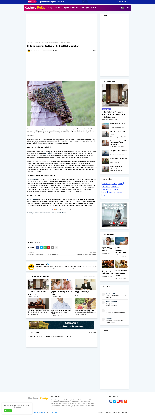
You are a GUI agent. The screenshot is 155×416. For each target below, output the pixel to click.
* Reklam (124, 412)
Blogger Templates (39, 412)
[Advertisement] (62, 28)
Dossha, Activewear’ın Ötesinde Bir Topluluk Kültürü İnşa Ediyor (38, 311)
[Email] (52, 247)
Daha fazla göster (90, 276)
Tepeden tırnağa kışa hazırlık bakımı (51, 2)
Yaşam (74, 8)
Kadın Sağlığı (106, 183)
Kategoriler (65, 8)
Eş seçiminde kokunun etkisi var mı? (107, 249)
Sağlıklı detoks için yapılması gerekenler (116, 167)
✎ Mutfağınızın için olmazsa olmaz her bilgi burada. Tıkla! (46, 213)
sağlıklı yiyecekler (107, 195)
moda (104, 192)
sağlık (110, 192)
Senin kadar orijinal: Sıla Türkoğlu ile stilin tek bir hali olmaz (118, 133)
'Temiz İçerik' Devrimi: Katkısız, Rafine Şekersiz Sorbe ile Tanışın (85, 311)
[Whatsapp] (45, 247)
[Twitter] (41, 247)
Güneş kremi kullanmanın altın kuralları (118, 124)
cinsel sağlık (115, 186)
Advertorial (37, 42)
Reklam (93, 8)
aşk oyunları (106, 186)
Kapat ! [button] (7, 411)
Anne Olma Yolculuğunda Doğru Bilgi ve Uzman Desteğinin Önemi (61, 312)
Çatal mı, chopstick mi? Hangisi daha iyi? (107, 271)
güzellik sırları (117, 189)
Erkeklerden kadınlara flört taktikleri (118, 159)
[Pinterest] (48, 247)
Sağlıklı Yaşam (84, 8)
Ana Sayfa (50, 8)
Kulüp (57, 8)
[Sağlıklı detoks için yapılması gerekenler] (105, 169)
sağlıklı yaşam (118, 192)
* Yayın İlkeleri (116, 412)
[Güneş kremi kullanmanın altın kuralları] (105, 126)
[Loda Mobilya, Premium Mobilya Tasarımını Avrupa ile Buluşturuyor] (115, 95)
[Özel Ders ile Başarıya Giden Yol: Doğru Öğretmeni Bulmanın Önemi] (105, 143)
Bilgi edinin (17, 407)
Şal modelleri (32, 179)
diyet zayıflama (107, 189)
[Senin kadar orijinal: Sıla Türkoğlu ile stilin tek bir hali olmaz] (105, 134)
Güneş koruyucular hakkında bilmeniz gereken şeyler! (121, 251)
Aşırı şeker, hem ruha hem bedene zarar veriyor (121, 272)
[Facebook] (37, 247)
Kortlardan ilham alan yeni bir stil (118, 151)
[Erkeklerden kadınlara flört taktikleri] (105, 161)
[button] (83, 1)
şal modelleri (48, 153)
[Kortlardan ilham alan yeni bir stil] (105, 153)
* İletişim (108, 412)
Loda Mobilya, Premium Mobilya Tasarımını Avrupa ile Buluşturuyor (38, 293)
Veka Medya (41, 264)
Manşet (114, 183)
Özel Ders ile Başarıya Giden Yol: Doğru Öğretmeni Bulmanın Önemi (61, 293)
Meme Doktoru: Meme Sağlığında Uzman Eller (82, 292)
